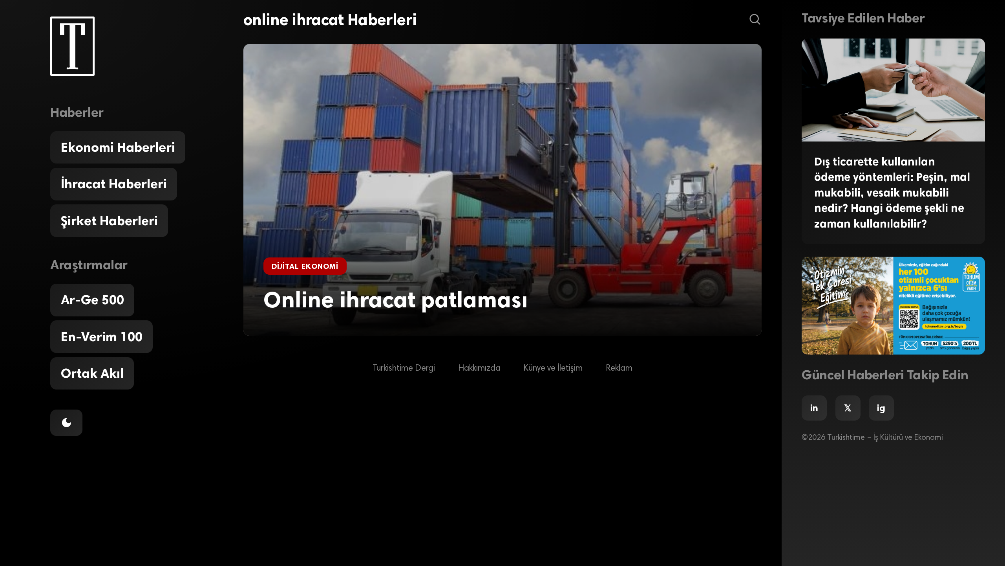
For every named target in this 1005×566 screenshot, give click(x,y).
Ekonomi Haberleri (118, 147)
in (814, 407)
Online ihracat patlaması (401, 300)
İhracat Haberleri (114, 184)
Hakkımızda (479, 368)
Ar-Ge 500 (92, 300)
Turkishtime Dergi (404, 368)
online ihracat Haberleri (330, 19)
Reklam (619, 368)
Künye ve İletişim (553, 368)
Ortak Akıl (92, 373)
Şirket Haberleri (109, 221)
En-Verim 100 (102, 337)
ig (881, 407)
